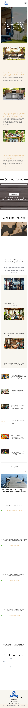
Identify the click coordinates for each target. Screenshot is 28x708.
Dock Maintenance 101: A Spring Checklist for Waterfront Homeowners (14, 198)
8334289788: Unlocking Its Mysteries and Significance (14, 304)
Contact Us (19, 697)
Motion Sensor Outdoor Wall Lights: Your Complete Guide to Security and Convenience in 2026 (14, 540)
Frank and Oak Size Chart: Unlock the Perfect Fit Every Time (18, 422)
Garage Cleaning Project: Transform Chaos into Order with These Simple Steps (18, 407)
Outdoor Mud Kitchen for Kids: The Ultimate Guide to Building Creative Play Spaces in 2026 (13, 157)
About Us (8, 697)
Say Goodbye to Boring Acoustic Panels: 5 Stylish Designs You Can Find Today (14, 261)
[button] (25, 3)
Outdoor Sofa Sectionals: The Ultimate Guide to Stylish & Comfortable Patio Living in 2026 (14, 74)
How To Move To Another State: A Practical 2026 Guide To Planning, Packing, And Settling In (14, 25)
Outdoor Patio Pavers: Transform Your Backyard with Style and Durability (14, 575)
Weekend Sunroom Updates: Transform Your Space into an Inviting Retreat (14, 334)
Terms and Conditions (14, 703)
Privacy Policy (14, 699)
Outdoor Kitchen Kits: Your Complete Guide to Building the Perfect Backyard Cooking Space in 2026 (14, 115)
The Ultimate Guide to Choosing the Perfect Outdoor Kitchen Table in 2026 (14, 610)
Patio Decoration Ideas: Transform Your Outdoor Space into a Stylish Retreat (18, 392)
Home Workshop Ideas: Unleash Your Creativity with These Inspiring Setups (18, 377)
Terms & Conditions (14, 701)
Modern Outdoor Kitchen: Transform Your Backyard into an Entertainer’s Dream (14, 645)
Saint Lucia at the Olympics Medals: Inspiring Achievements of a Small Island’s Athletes (18, 452)
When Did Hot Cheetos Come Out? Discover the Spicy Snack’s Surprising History (18, 437)
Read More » (5, 84)
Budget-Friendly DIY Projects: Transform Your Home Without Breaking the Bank (14, 364)
